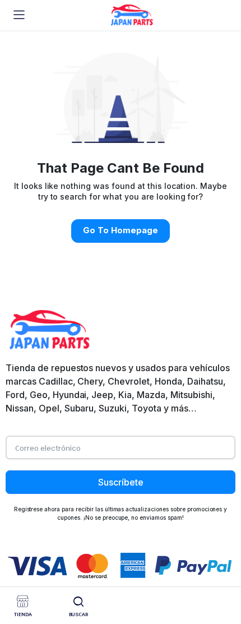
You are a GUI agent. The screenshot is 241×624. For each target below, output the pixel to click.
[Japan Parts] (131, 14)
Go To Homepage (120, 230)
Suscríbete (120, 482)
